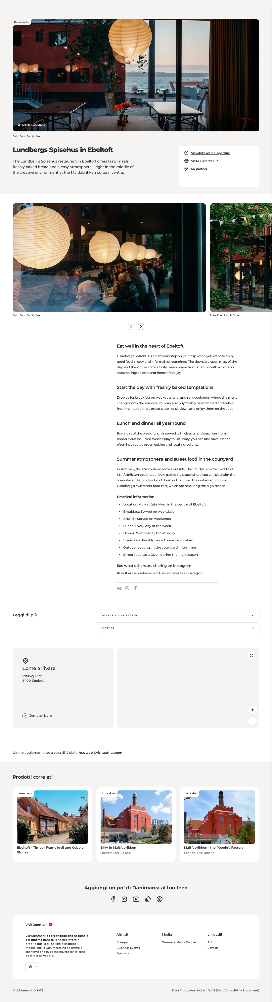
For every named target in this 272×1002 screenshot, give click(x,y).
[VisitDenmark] (39, 925)
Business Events (128, 948)
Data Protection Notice (188, 990)
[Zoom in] (252, 710)
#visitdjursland (160, 573)
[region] (188, 688)
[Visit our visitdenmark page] (136, 899)
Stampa (122, 942)
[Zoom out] (252, 721)
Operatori (123, 953)
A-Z (209, 942)
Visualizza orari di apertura (210, 153)
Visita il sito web (203, 161)
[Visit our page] (124, 899)
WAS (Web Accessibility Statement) (233, 990)
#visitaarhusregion (188, 573)
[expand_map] (251, 655)
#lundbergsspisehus (133, 573)
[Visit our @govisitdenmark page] (147, 899)
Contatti (213, 948)
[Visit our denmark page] (112, 899)
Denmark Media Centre (179, 942)
